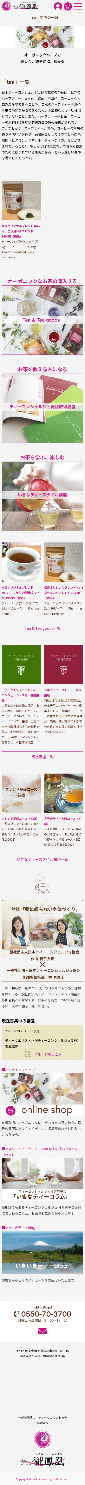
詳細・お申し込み (48, 1053)
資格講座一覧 (42, 756)
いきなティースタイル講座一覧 (42, 859)
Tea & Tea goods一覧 (43, 628)
